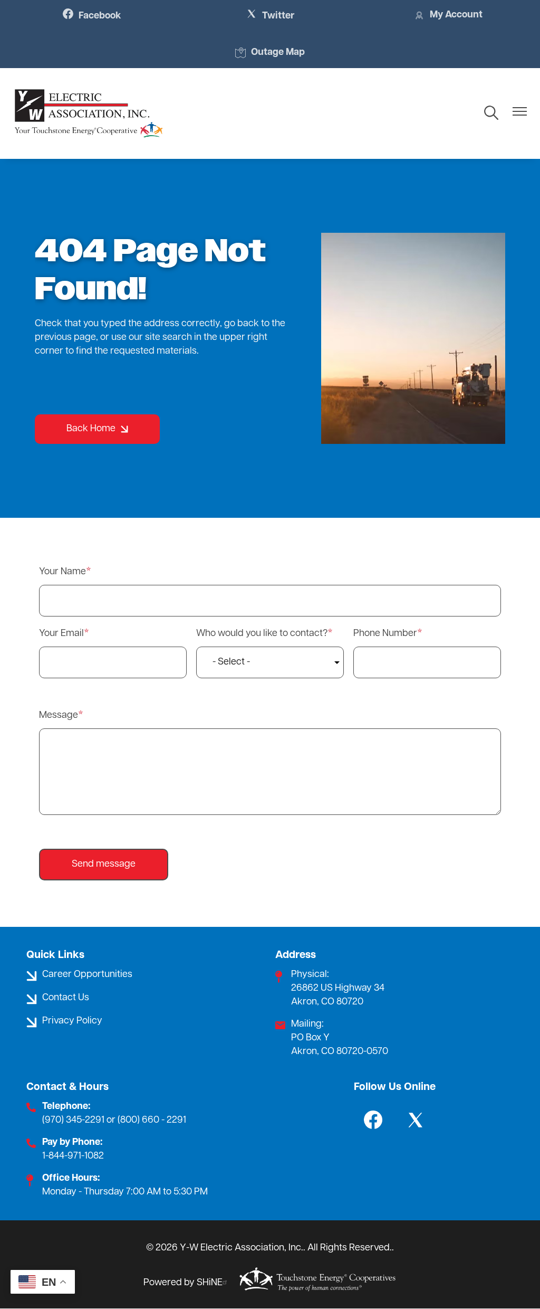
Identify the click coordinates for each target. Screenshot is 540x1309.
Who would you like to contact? (261, 634)
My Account (448, 16)
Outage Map (270, 53)
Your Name (62, 572)
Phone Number (385, 634)
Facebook (92, 16)
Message (58, 715)
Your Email (61, 634)
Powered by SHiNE (183, 1283)
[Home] (89, 113)
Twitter (270, 16)
